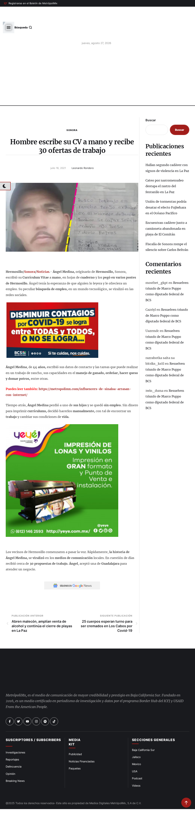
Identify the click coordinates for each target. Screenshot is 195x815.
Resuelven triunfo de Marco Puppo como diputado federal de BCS (166, 300)
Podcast (137, 762)
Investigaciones (15, 736)
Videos (136, 770)
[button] (30, 3)
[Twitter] (19, 706)
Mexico (136, 748)
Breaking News (15, 765)
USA (134, 755)
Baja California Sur (143, 734)
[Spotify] (45, 706)
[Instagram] (36, 706)
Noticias (43, 256)
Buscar (150, 105)
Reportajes (12, 744)
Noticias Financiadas (81, 745)
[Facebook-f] (10, 706)
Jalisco (136, 741)
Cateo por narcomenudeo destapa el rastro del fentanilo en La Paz (164, 170)
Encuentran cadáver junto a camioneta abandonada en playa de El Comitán (166, 213)
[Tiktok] (54, 706)
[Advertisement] (97, 61)
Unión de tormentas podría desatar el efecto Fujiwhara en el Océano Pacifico (165, 192)
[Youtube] (27, 706)
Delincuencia (14, 751)
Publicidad (75, 738)
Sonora (72, 114)
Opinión (10, 758)
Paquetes (75, 753)
